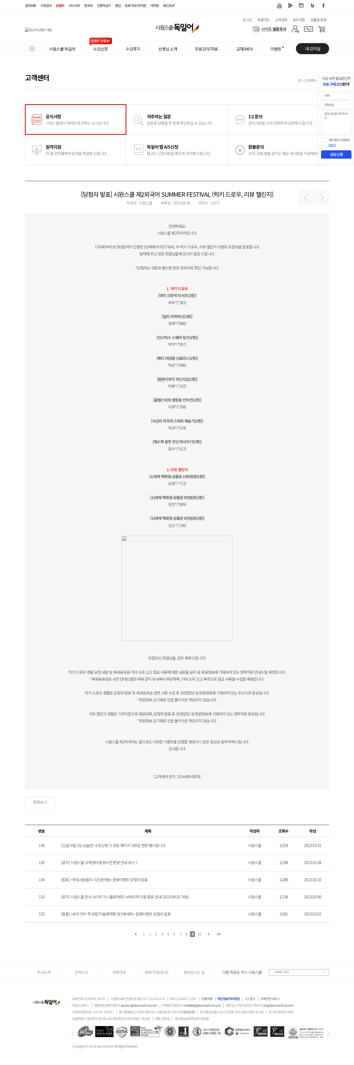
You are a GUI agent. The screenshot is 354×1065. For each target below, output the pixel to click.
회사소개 (43, 972)
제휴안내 (119, 972)
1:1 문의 (250, 998)
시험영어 (45, 5)
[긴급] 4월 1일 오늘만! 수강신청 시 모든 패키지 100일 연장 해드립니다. (113, 845)
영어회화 (30, 5)
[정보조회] (188, 1011)
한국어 (88, 5)
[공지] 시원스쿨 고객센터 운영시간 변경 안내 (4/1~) (99, 862)
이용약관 (206, 998)
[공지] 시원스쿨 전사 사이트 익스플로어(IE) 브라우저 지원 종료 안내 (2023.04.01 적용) (125, 896)
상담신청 (336, 154)
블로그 (312, 5)
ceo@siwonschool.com (278, 1005)
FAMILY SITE (282, 971)
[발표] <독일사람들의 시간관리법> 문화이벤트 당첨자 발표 (104, 879)
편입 (118, 5)
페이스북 (323, 5)
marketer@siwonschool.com (202, 1005)
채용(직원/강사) (156, 972)
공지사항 (299, 19)
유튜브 (279, 5)
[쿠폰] (308, 29)
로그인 (247, 19)
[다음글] (321, 197)
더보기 (332, 145)
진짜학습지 (104, 5)
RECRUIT (169, 5)
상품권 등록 (318, 19)
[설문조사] (269, 29)
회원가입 (263, 19)
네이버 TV (290, 5)
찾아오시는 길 (194, 972)
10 (199, 934)
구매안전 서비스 (270, 998)
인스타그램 (301, 5)
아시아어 (74, 5)
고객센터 (281, 19)
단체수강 (81, 972)
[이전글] (306, 197)
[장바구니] (321, 29)
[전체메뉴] (32, 49)
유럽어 (60, 5)
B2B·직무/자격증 (135, 5)
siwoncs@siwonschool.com (139, 1005)
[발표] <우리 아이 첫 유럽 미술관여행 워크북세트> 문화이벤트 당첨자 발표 (116, 914)
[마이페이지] (295, 29)
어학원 (154, 5)
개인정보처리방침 (228, 998)
